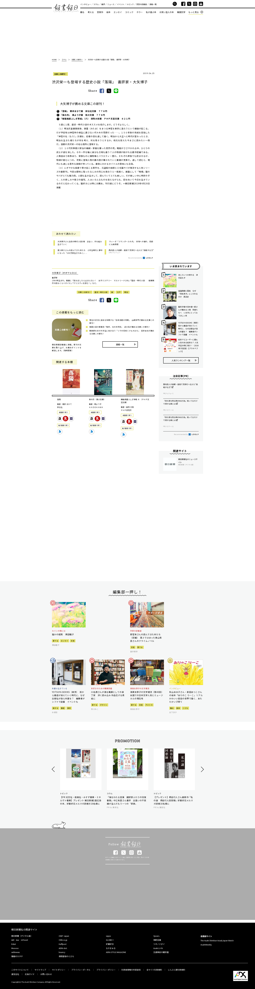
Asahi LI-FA (158, 948)
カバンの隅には (59, 631)
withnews (15, 952)
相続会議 (157, 939)
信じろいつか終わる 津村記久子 (188, 276)
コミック (129, 12)
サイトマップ (40, 969)
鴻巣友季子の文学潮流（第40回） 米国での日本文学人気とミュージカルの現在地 (147, 695)
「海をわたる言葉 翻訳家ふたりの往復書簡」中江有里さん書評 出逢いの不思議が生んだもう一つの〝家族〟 (126, 800)
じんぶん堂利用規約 (176, 969)
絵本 (108, 12)
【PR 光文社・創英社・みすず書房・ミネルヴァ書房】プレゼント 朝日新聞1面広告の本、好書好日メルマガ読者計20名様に (80, 800)
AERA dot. (63, 948)
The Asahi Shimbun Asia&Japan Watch (217, 940)
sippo (108, 935)
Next (202, 769)
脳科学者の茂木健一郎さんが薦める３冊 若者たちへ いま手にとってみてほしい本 (188, 311)
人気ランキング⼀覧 (181, 360)
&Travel (24, 939)
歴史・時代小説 (101, 292)
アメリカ (149, 705)
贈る (172, 708)
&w (17, 939)
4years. (156, 935)
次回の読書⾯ (141, 4)
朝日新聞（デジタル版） (21, 935)
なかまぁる (111, 948)
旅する (55, 708)
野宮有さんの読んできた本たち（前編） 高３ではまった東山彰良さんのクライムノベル (146, 637)
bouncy (62, 952)
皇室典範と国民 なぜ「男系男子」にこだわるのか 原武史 (188, 293)
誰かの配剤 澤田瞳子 (63, 634)
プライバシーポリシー (106, 969)
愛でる (55, 641)
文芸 (73, 641)
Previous (53, 769)
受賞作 (100, 12)
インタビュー (85, 4)
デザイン (103, 705)
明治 (126, 292)
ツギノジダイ (159, 944)
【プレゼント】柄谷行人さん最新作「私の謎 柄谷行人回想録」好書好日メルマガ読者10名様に (173, 800)
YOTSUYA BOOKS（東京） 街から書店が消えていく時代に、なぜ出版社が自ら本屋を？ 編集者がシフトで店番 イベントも (188, 328)
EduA (13, 944)
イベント (120, 4)
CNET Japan (64, 935)
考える (91, 12)
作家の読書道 (136, 631)
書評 (103, 4)
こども (185, 708)
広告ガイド (30, 974)
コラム (96, 4)
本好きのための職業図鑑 (101, 688)
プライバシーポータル (80, 969)
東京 (69, 708)
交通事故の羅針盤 (161, 952)
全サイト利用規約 (154, 969)
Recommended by (135, 258)
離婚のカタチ (17, 956)
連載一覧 (153, 4)
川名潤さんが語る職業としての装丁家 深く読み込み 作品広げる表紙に (107, 695)
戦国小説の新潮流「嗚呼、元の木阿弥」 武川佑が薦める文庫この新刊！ (120, 327)
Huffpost (62, 944)
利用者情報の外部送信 (131, 969)
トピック (130, 4)
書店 (63, 708)
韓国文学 (181, 12)
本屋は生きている (59, 688)
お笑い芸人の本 (166, 12)
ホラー (140, 12)
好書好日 (66, 8)
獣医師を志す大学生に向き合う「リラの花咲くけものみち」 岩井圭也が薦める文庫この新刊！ (121, 332)
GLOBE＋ (110, 939)
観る (82, 12)
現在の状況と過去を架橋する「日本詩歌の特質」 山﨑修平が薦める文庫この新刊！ (121, 321)
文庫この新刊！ (60, 74)
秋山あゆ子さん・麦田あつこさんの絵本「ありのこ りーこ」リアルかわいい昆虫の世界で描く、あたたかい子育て (186, 696)
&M (12, 939)
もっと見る (193, 12)
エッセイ (118, 12)
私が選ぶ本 (151, 12)
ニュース (110, 4)
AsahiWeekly (206, 944)
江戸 (119, 292)
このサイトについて (20, 969)
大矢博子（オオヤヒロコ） (65, 272)
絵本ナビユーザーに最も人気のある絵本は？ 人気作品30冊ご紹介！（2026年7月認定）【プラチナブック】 (188, 345)
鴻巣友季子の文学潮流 (139, 688)
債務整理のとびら (66, 956)
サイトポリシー (58, 969)
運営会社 (15, 974)
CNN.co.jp (63, 939)
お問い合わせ (46, 974)
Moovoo (15, 948)
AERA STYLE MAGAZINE (116, 952)
